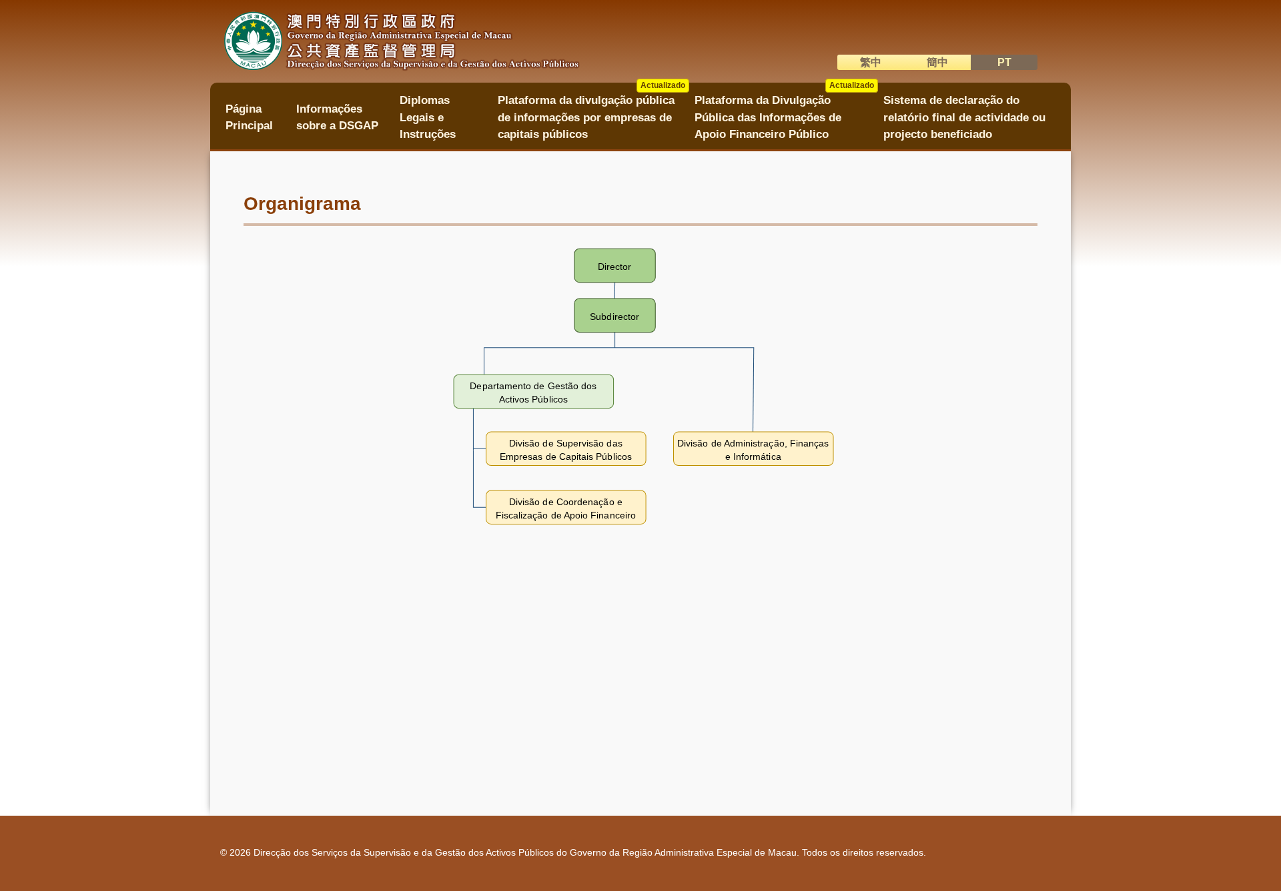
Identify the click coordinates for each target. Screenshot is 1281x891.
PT (1004, 62)
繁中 (870, 62)
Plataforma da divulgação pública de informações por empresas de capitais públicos (591, 113)
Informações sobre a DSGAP (337, 117)
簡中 (937, 62)
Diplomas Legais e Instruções (428, 117)
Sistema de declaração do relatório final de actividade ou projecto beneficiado (964, 117)
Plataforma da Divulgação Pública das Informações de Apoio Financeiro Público (784, 113)
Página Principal (249, 117)
